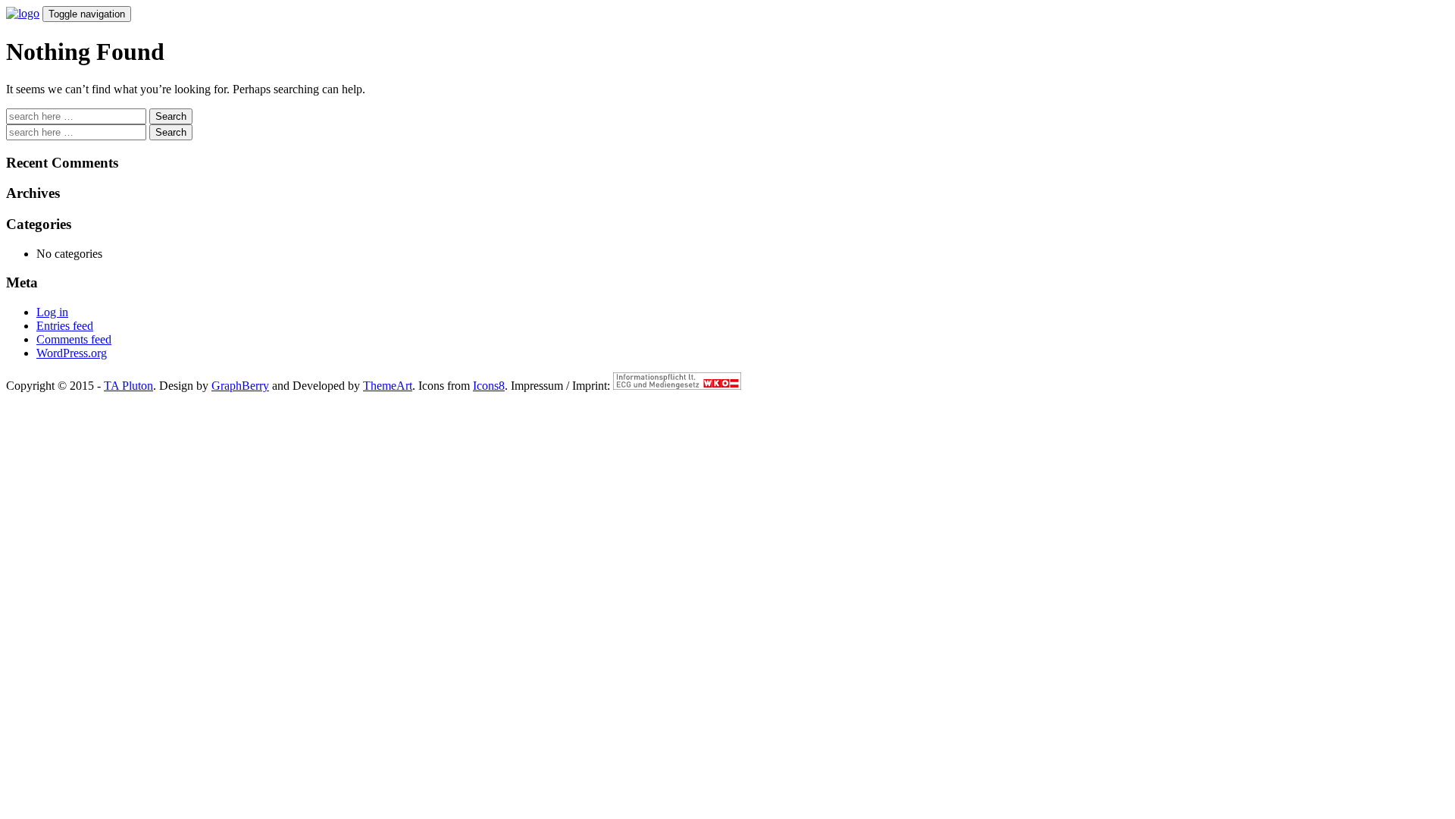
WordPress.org (71, 353)
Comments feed (73, 339)
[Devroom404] (22, 13)
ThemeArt (387, 385)
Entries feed (64, 325)
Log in (52, 312)
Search (170, 116)
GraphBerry (240, 385)
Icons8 (489, 385)
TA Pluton (128, 385)
